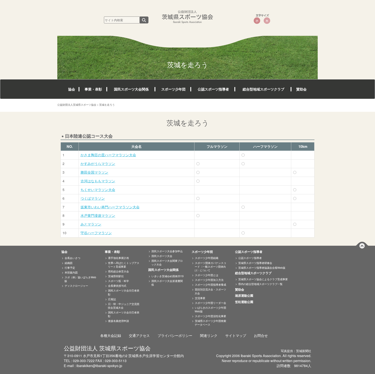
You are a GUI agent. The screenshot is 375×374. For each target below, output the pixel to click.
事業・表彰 (93, 89)
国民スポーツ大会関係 (131, 89)
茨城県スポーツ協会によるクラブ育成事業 (263, 279)
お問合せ (261, 335)
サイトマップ (235, 335)
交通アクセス (139, 335)
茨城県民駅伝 (116, 276)
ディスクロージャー (76, 285)
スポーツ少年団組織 (206, 258)
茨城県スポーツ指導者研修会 (255, 263)
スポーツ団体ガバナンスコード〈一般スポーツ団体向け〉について (210, 266)
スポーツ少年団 (173, 89)
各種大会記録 (110, 335)
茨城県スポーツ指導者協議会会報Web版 (261, 267)
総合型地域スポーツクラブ (263, 89)
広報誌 (112, 299)
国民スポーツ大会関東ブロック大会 (167, 262)
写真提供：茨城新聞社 (296, 351)
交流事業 (200, 298)
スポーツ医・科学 (118, 281)
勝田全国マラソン (94, 172)
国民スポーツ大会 (161, 256)
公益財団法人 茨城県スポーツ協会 (107, 348)
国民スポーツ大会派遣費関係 (167, 282)
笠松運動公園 (245, 302)
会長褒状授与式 (117, 285)
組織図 (68, 263)
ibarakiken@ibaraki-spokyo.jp (99, 365)
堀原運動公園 (245, 296)
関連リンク (208, 335)
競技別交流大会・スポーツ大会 (210, 291)
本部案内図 (71, 272)
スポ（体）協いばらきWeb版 (80, 279)
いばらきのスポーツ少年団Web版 (210, 309)
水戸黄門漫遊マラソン (98, 215)
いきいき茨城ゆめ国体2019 (167, 276)
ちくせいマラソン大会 (98, 189)
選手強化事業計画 (118, 258)
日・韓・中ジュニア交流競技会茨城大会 (123, 305)
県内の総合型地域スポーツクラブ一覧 (260, 284)
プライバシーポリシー (175, 335)
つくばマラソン (93, 198)
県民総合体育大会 (118, 271)
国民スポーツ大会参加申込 (167, 251)
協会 (71, 89)
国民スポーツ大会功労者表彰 (123, 292)
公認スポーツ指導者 (213, 89)
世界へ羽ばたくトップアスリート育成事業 (123, 264)
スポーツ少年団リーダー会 (210, 303)
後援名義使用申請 (118, 321)
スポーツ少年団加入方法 (209, 280)
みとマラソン (91, 224)
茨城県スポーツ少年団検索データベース (210, 322)
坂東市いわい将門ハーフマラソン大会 (110, 206)
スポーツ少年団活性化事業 (210, 316)
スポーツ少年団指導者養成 (210, 284)
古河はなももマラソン (98, 180)
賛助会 (301, 89)
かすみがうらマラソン (98, 163)
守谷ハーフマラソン (96, 232)
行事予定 (70, 267)
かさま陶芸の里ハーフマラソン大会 (108, 154)
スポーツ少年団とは (206, 275)
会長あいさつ (72, 258)
